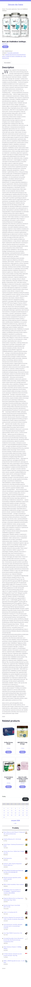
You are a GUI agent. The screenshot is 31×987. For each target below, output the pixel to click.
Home (3, 9)
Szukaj (3, 796)
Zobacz (5, 46)
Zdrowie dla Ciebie (15, 5)
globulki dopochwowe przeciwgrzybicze (15, 54)
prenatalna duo (19, 56)
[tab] (7, 62)
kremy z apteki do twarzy (8, 56)
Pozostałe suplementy (11, 9)
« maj (15, 823)
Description (7, 62)
